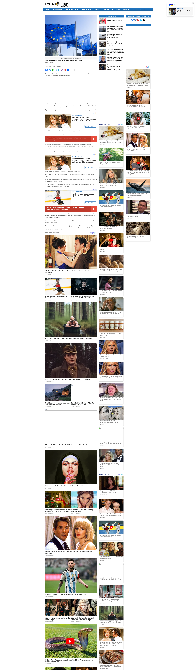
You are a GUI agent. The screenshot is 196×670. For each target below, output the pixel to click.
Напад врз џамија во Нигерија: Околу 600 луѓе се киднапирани (115, 43)
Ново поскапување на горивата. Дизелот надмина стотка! (115, 20)
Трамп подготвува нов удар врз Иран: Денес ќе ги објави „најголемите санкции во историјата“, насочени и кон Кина (115, 68)
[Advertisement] (138, 37)
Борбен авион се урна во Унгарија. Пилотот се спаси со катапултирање (115, 36)
